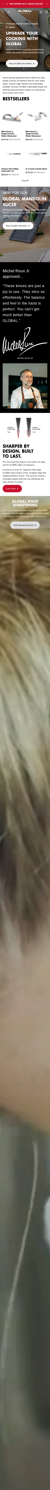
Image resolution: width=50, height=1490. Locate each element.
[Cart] (47, 12)
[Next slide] (47, 4)
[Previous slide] (3, 4)
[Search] (9, 12)
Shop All (25, 180)
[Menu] (3, 12)
